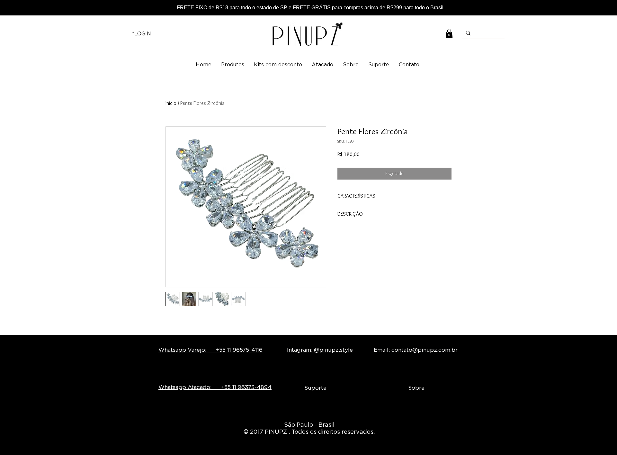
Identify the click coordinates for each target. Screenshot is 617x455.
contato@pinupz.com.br (424, 350)
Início (170, 103)
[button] (449, 33)
